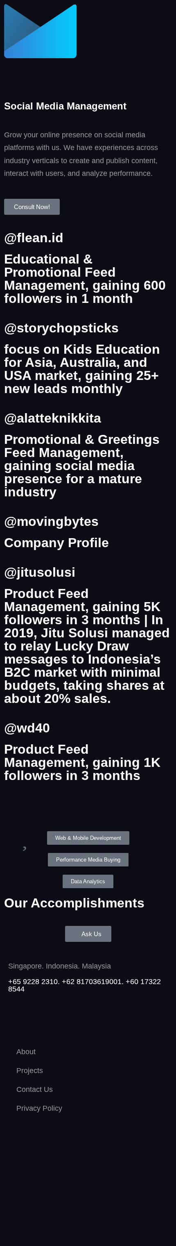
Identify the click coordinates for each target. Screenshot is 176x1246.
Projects (29, 1070)
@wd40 (27, 728)
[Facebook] (63, 1019)
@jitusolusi (39, 572)
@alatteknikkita (52, 418)
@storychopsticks (61, 328)
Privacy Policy (39, 1108)
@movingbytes (51, 521)
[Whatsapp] (18, 1019)
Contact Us (34, 1089)
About (26, 1052)
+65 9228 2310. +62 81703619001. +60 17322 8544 (84, 985)
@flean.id (33, 237)
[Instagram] (41, 1019)
